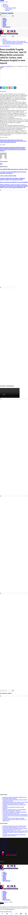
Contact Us (5, 5)
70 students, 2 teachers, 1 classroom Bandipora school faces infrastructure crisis (15, 812)
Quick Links (5, 6)
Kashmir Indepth (5, 66)
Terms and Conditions (10, 7)
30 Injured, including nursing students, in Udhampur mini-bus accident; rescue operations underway (12, 179)
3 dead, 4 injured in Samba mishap (8, 175)
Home (4, 18)
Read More (11, 909)
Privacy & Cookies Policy (6, 911)
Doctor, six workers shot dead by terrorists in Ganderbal (14, 182)
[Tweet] (4, 88)
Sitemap (7, 10)
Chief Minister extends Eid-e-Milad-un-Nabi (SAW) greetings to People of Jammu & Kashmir (15, 803)
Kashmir (5, 19)
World (4, 23)
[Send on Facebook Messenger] (12, 88)
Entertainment (6, 27)
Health (4, 24)
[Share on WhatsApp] (7, 88)
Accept (6, 909)
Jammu (5, 20)
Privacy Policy (8, 9)
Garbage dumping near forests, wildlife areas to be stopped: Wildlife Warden (15, 798)
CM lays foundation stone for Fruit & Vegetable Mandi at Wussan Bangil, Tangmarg (14, 810)
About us (5, 4)
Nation (4, 22)
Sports (4, 25)
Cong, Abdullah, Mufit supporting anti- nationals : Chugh (13, 169)
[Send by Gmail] (9, 88)
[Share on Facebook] (1, 88)
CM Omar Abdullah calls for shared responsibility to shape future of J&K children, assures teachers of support (15, 816)
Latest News (7, 46)
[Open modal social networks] (15, 88)
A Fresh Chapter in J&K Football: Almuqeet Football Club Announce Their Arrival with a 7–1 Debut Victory (15, 819)
